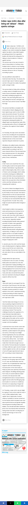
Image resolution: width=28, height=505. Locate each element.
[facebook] (3, 503)
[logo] (14, 11)
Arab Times (3, 18)
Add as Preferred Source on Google (13, 36)
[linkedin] (24, 503)
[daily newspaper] (14, 442)
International (11, 18)
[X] (10, 503)
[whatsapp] (17, 503)
